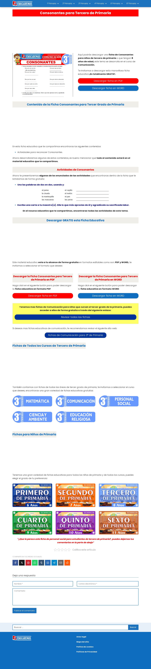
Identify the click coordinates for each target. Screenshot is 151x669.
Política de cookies (84, 647)
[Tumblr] (41, 563)
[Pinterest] (28, 563)
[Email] (61, 563)
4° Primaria (99, 3)
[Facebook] (15, 563)
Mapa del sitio (82, 642)
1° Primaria (51, 3)
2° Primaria (67, 3)
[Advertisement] (75, 34)
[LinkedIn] (48, 563)
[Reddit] (67, 563)
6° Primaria (131, 3)
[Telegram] (54, 563)
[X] (22, 563)
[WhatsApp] (35, 563)
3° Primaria (83, 3)
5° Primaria (115, 3)
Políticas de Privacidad (86, 652)
